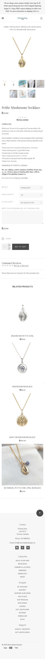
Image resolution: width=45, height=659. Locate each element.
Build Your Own (22, 560)
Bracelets (22, 573)
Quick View (22, 314)
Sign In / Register (22, 629)
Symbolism (22, 616)
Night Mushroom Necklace (22, 437)
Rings (22, 577)
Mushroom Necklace (22, 387)
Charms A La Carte (22, 567)
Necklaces (22, 564)
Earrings (22, 570)
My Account (22, 587)
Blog (22, 619)
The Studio (22, 596)
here (37, 11)
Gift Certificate (22, 609)
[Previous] (6, 41)
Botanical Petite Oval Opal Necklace (22, 488)
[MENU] (3, 18)
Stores (23, 606)
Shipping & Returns (23, 593)
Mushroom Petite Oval (22, 336)
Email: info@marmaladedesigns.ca (22, 543)
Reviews (22, 613)
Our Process (22, 600)
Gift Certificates (22, 632)
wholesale (22, 603)
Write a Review (21, 266)
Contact (22, 590)
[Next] (39, 41)
